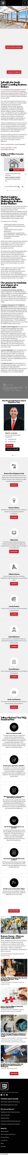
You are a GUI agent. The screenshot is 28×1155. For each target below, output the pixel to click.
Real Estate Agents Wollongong (10, 1102)
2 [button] (8, 190)
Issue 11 (3, 1068)
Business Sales (6, 954)
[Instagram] (4, 1095)
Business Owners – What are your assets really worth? (12, 937)
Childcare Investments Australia (10, 1124)
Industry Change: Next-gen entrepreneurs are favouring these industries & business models (13, 1035)
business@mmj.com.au (7, 149)
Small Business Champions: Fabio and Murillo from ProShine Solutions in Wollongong (12, 1065)
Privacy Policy (5, 1137)
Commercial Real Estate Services (10, 1121)
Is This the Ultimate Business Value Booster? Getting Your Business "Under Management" (14, 979)
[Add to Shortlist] (21, 160)
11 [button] (18, 190)
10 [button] (17, 190)
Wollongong (5, 1042)
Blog (2, 1143)
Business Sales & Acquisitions (11, 1040)
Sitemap (3, 1146)
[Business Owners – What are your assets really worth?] (14, 925)
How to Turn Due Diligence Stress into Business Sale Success (12, 1007)
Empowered (11, 1038)
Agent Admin (5, 1131)
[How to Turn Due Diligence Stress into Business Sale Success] (14, 996)
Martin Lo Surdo (11, 433)
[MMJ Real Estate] (3, 3)
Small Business (16, 1011)
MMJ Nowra (15, 1042)
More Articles (14, 1073)
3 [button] (9, 190)
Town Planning (5, 1115)
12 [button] (19, 190)
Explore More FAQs (14, 911)
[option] (14, 17)
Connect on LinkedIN (12, 449)
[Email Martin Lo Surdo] (22, 186)
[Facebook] (1, 1095)
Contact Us (4, 1140)
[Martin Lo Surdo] (14, 417)
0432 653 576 (12, 439)
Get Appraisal (4, 1154)
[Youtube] (7, 1095)
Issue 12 (3, 1038)
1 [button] (7, 190)
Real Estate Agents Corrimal (9, 1105)
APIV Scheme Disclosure (8, 1134)
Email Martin (12, 441)
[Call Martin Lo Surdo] (19, 186)
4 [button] (10, 190)
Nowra (22, 1042)
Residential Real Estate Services (10, 1112)
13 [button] (20, 190)
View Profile (9, 445)
